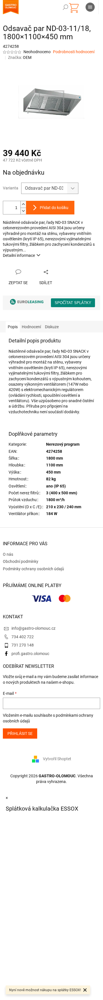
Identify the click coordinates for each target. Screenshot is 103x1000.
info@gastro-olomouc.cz (33, 628)
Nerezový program (63, 444)
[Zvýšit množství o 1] (23, 204)
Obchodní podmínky (20, 561)
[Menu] (90, 7)
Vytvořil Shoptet (57, 759)
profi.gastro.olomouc (30, 653)
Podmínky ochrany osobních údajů (33, 569)
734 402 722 (22, 637)
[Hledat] (65, 7)
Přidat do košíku (54, 207)
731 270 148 (22, 645)
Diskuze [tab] (52, 327)
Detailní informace (19, 255)
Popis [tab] (13, 327)
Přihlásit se (20, 733)
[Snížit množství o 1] (23, 211)
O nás (8, 554)
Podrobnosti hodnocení (73, 51)
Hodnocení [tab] (31, 327)
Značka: (19, 57)
